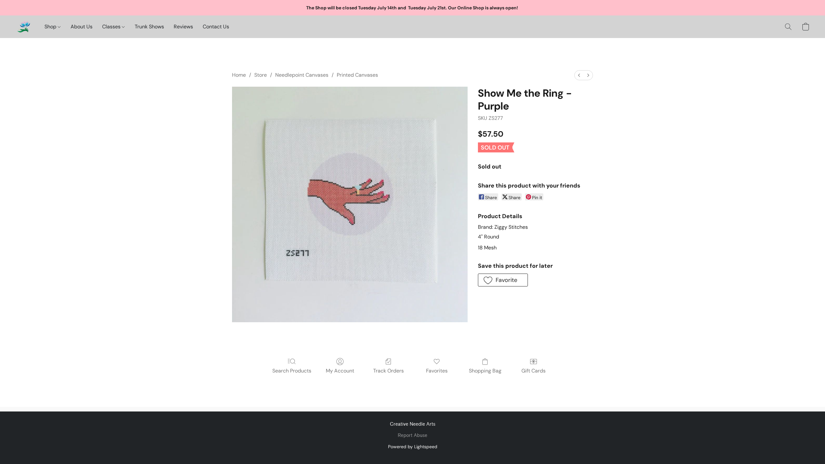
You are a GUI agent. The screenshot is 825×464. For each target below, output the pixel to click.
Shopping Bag (485, 370)
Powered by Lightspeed (412, 447)
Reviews (183, 26)
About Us (81, 26)
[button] (23, 27)
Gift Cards (533, 370)
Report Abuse (412, 435)
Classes (112, 26)
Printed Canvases (357, 75)
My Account (340, 370)
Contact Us (216, 26)
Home (239, 75)
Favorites (437, 370)
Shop (51, 26)
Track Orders (388, 370)
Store (260, 75)
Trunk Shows (149, 26)
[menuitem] (579, 75)
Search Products (291, 370)
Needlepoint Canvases (301, 75)
